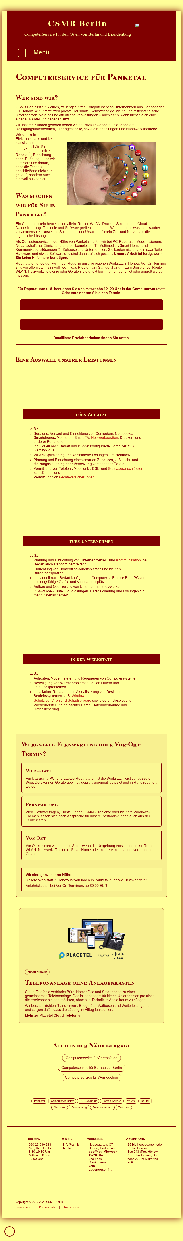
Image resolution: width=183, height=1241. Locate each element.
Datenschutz (47, 1207)
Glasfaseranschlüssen (125, 468)
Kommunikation (128, 560)
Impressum (23, 1207)
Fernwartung (72, 1207)
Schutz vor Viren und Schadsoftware (62, 700)
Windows (79, 696)
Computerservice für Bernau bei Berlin (91, 1068)
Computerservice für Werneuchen (91, 1077)
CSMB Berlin (77, 23)
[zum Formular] (91, 324)
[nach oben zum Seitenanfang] (9, 1231)
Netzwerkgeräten (104, 437)
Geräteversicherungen (76, 477)
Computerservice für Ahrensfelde (91, 1058)
